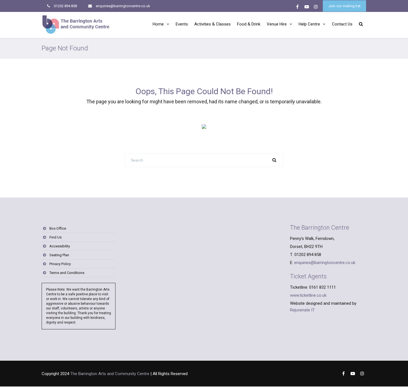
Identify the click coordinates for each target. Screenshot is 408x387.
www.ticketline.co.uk (308, 295)
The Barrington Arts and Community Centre (109, 373)
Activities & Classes (212, 24)
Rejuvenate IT (302, 309)
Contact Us (342, 24)
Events (182, 24)
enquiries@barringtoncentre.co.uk (123, 6)
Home (158, 24)
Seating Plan (59, 255)
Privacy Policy (60, 264)
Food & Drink (248, 24)
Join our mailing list (344, 6)
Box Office (57, 228)
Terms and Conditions (66, 273)
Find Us (55, 237)
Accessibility (59, 246)
